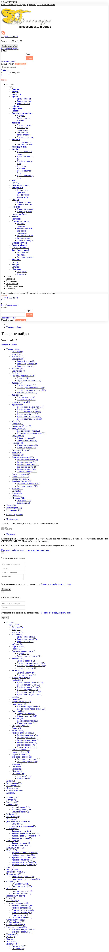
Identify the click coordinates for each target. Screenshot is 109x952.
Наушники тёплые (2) (21, 426)
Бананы (15, 89)
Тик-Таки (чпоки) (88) (22, 481)
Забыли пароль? (8, 61)
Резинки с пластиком (22, 232)
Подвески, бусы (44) (21, 450)
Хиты (9, 276)
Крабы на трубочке (21, 167)
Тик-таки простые (25, 257)
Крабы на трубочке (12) (27, 414)
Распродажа (11, 281)
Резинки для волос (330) (23, 457)
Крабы (15, 149)
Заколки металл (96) (26, 397)
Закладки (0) (22, 4)
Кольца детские (19, 147)
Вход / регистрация (9, 48)
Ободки (15, 199)
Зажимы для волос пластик (23, 133)
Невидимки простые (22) (28, 431)
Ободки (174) (18, 436)
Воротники (17, 108)
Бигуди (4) (16, 354)
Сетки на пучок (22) (21, 474)
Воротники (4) (18, 371)
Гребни (15, 111)
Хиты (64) (11, 505)
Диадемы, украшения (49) (23, 376)
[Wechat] (7, 530)
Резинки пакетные (21, 224)
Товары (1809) (12, 349)
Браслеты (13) (18, 356)
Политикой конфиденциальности (56, 584)
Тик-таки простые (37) (27, 486)
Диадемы (21, 115)
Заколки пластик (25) (26, 400)
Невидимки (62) (19, 428)
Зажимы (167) (18, 383)
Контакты (10, 288)
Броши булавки (24, 99)
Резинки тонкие (24, 238)
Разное (15, 216)
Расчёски (16, 219)
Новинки (10, 279)
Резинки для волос (21, 221)
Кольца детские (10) (21, 402)
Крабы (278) (17, 404)
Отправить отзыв (9, 345)
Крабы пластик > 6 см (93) (29, 416)
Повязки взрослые (25, 209)
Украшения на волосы (23, 119)
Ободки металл (24, 202)
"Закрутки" (22, 271)
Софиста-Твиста (20, 245)
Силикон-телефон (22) (27, 472)
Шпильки (16, 269)
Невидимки (17, 187)
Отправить (6, 589)
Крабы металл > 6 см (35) (28, 409)
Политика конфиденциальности (15, 550)
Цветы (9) (16, 491)
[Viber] (2, 530)
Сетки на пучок (19, 243)
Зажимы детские (24, 125)
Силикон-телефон (25, 240)
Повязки (16, 207)
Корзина (32, 4)
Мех (14, 180)
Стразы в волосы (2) (21, 479)
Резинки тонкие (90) (26, 469)
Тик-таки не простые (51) (28, 484)
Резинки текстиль (25, 235)
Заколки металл (24, 142)
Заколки (16, 139)
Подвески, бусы (19, 214)
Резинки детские (24, 228)
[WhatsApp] (10, 530)
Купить (5, 618)
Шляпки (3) (17, 496)
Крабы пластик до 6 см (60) (29, 419)
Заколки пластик (24, 144)
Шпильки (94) (18, 498)
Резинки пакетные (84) (27, 460)
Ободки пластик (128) (27, 440)
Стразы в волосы (20, 247)
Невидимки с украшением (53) (31, 433)
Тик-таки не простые (22, 253)
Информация (12, 283)
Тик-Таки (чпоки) (20, 250)
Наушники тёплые (21, 185)
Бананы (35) (17, 351)
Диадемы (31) (23, 378)
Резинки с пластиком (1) (28, 464)
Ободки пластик (24, 204)
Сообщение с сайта (9, 46)
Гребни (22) (17, 373)
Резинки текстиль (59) (27, 467)
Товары (9, 87)
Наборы (15, 183)
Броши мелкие (23, 103)
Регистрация (20, 64)
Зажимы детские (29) (26, 385)
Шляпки (16, 267)
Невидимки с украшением (23, 196)
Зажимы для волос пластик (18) (31, 390)
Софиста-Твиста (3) (20, 476)
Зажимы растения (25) (27, 392)
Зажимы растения (25, 137)
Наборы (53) (17, 424)
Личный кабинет (8, 4)
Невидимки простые (22, 191)
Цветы (15, 262)
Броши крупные (24, 101)
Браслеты (16, 94)
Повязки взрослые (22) (27, 445)
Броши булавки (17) (26, 361)
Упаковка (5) (17, 488)
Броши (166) (17, 359)
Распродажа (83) (13, 510)
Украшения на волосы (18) (29, 380)
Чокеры (15, 264)
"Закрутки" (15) (24, 500)
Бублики (16, 106)
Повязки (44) (17, 443)
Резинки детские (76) (26, 462)
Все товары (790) (14, 508)
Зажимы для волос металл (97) (31, 388)
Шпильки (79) (23, 503)
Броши (15, 96)
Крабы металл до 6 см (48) (29, 412)
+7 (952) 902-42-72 (9, 36)
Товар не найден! (14, 327)
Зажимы (16, 123)
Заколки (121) (18, 395)
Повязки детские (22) (26, 448)
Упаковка (16, 259)
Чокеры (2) (17, 493)
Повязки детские (24, 211)
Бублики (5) (17, 368)
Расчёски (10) (18, 455)
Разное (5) (16, 452)
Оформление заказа (46, 4)
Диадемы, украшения (22, 113)
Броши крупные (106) (27, 364)
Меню (4, 80)
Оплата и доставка (14, 286)
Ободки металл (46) (26, 438)
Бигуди (15, 91)
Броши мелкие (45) (25, 366)
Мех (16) (16, 421)
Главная (10, 84)
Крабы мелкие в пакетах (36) (30, 407)
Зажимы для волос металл (23, 128)
